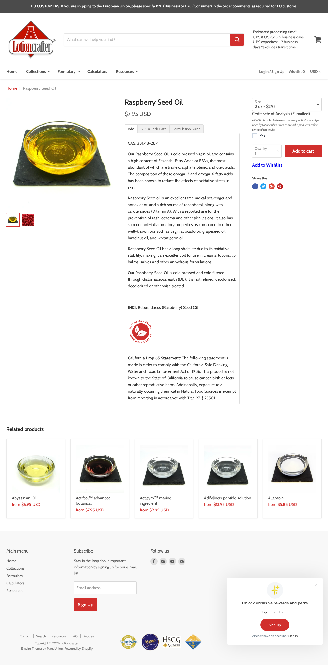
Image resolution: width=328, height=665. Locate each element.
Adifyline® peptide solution (227, 497)
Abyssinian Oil (24, 497)
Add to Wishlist (267, 165)
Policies (88, 636)
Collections (36, 71)
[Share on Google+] (272, 186)
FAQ (74, 636)
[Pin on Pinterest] (280, 186)
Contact (25, 636)
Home (11, 71)
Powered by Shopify (78, 648)
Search (41, 636)
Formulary (67, 71)
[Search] (237, 40)
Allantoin (276, 497)
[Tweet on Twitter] (263, 186)
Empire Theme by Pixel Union (42, 648)
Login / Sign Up (272, 71)
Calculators (97, 71)
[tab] (131, 128)
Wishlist (297, 71)
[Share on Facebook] (255, 186)
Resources (125, 71)
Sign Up (85, 604)
